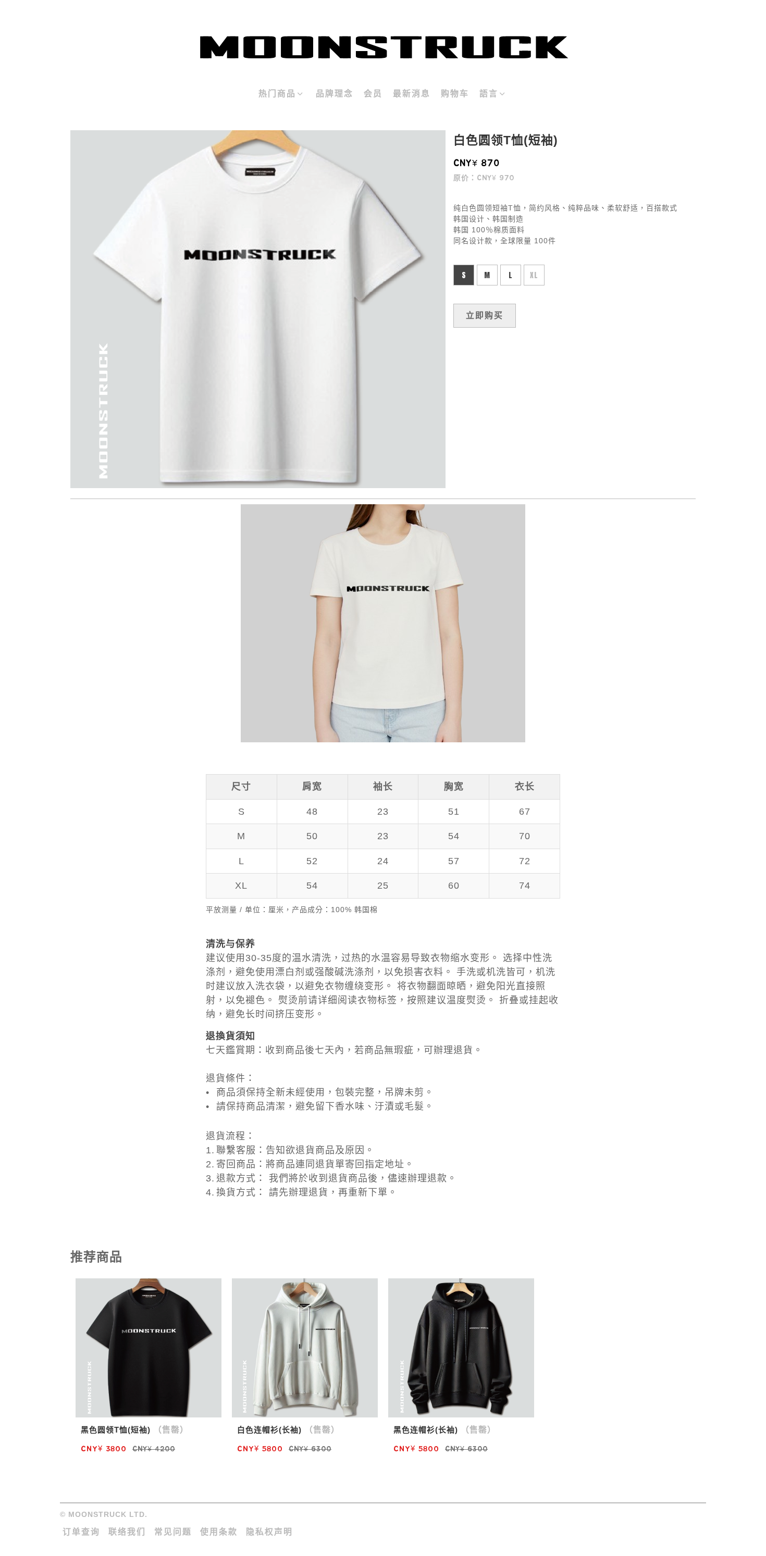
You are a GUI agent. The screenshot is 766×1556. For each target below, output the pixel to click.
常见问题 (173, 1531)
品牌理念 (334, 93)
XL (534, 275)
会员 (373, 93)
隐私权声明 (269, 1531)
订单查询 (81, 1531)
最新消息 (411, 93)
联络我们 (127, 1531)
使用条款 (219, 1531)
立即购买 (484, 315)
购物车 (455, 93)
